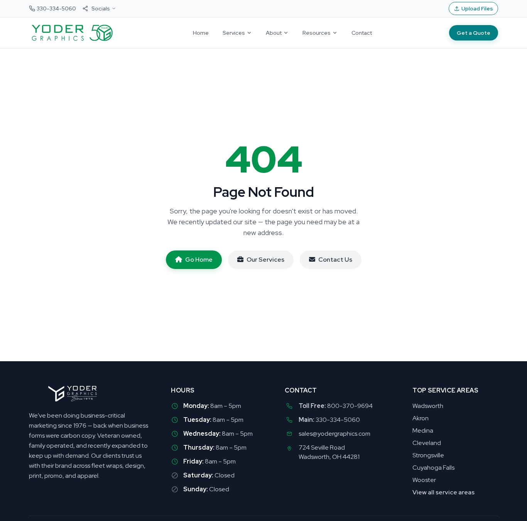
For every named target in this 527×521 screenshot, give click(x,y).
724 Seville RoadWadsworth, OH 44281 (329, 452)
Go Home (199, 259)
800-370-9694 (350, 406)
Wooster (424, 480)
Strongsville (428, 455)
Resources (316, 32)
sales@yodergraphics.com (334, 434)
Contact (361, 32)
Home (201, 32)
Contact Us (335, 259)
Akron (420, 418)
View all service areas (443, 492)
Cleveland (426, 443)
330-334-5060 (338, 420)
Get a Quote (473, 32)
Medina (422, 430)
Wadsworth (427, 406)
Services (234, 32)
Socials (100, 8)
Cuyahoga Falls (433, 467)
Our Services (265, 259)
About (274, 32)
